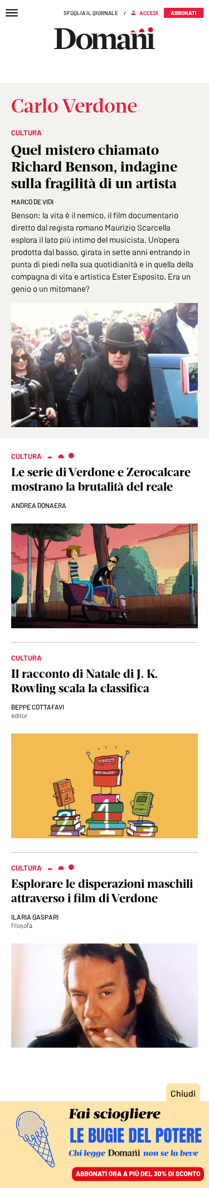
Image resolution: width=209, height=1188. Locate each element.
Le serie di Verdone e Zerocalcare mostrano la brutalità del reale (101, 479)
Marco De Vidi (32, 202)
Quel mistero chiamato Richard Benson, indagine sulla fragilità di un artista (94, 166)
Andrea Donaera (38, 505)
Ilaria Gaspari (35, 917)
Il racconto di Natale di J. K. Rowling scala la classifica (84, 681)
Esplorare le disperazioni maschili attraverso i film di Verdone (102, 891)
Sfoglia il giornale (91, 12)
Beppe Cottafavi (37, 707)
